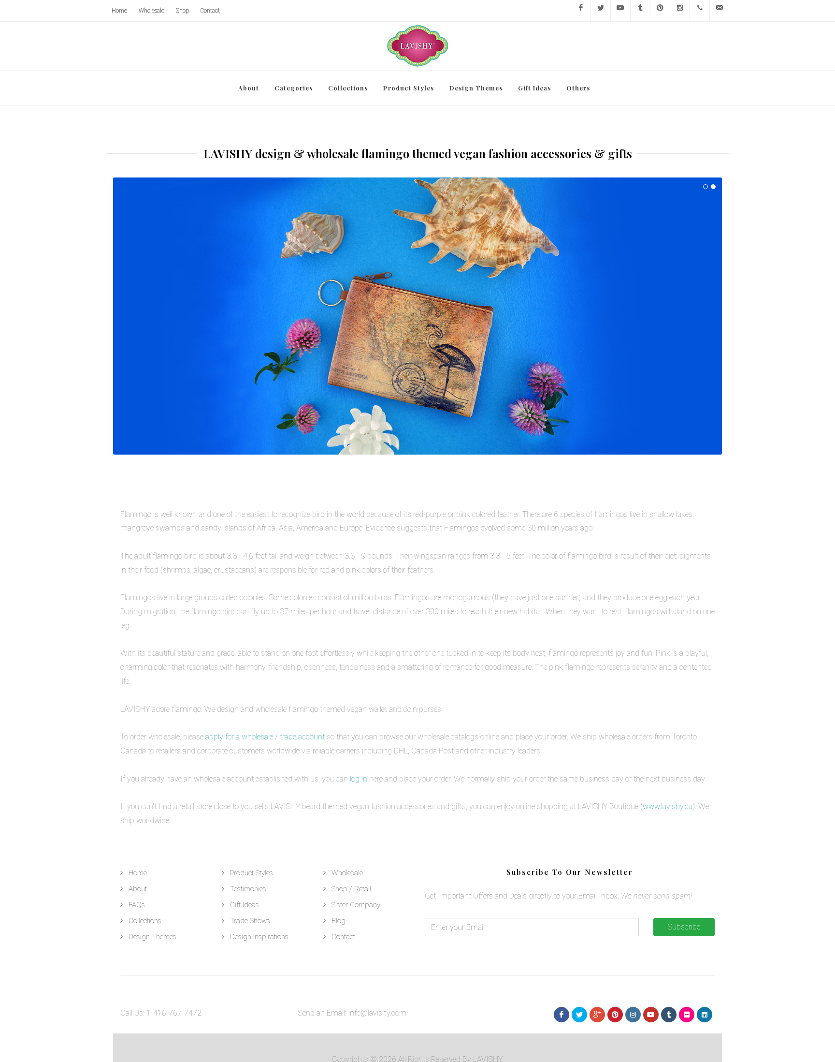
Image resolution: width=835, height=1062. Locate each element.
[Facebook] (580, 10)
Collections (145, 920)
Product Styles (251, 873)
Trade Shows (250, 920)
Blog (338, 920)
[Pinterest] (660, 10)
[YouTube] (620, 10)
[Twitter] (600, 10)
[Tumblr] (640, 10)
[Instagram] (680, 10)
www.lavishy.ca (667, 806)
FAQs (137, 904)
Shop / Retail (351, 889)
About (138, 889)
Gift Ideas (244, 904)
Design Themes (152, 936)
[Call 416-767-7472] (699, 10)
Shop (182, 10)
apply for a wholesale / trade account (265, 736)
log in (358, 778)
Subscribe (684, 926)
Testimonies (248, 889)
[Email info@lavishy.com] (719, 10)
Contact (210, 10)
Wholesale (151, 10)
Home (119, 10)
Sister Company (355, 904)
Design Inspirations (259, 936)
